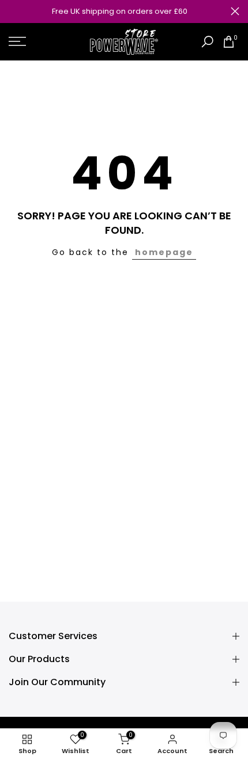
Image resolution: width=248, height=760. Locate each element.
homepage (164, 252)
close (235, 11)
